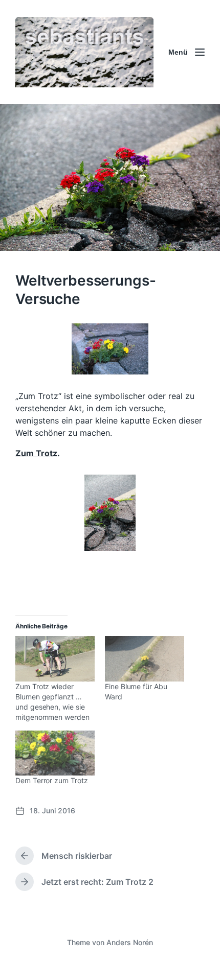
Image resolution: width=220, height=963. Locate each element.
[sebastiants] (84, 52)
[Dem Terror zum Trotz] (55, 753)
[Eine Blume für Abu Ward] (144, 659)
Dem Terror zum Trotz (51, 780)
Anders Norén (129, 942)
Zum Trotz (36, 453)
